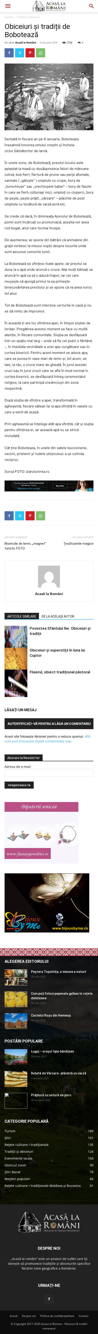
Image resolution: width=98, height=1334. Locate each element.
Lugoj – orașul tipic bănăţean (52, 1051)
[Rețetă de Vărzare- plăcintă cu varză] (16, 1079)
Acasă (8, 17)
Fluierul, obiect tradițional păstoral (60, 672)
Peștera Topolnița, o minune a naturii (58, 972)
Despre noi (29, 1316)
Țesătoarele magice (78, 544)
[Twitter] (19, 52)
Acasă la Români (25, 42)
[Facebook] (9, 52)
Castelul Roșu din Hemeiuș (51, 1015)
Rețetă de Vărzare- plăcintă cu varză (58, 1073)
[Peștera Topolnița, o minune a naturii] (16, 977)
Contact (83, 1316)
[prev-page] (7, 694)
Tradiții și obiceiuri (28, 17)
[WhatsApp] (40, 52)
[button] (7, 6)
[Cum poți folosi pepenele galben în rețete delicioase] (16, 999)
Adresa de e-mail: (18, 766)
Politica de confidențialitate (57, 1316)
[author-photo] (49, 587)
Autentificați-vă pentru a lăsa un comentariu (49, 724)
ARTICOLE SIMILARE (21, 616)
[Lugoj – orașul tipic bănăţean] (16, 1057)
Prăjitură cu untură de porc (51, 1095)
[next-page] (15, 694)
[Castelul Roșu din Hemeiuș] (16, 1021)
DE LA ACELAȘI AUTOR (58, 616)
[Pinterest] (30, 52)
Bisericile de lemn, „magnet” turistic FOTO (25, 546)
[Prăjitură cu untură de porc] (16, 1101)
